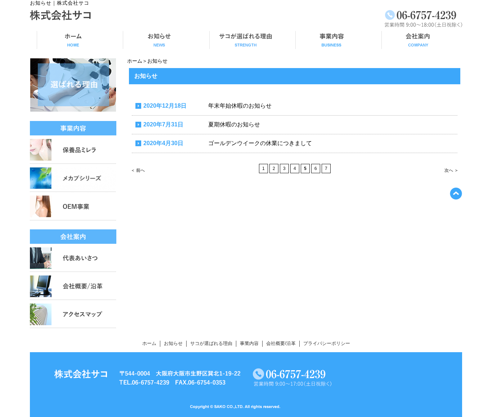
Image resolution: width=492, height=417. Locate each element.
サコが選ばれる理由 (211, 343)
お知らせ (173, 343)
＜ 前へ (138, 170)
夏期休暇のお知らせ (234, 124)
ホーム (134, 61)
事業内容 (249, 343)
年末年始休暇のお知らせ (240, 106)
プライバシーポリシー (326, 343)
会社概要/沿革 (281, 343)
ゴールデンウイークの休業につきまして (260, 143)
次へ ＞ (451, 170)
